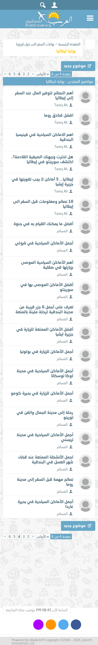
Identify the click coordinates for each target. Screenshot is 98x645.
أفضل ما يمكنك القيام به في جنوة (43, 223)
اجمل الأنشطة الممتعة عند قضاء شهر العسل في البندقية (45, 459)
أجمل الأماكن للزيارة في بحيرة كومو (42, 392)
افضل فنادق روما (58, 115)
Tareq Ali (61, 105)
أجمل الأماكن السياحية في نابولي (44, 242)
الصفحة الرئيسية (69, 44)
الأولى (42, 74)
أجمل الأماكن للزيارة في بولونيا (46, 351)
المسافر (62, 231)
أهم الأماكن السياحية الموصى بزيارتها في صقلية (47, 264)
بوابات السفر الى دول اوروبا (35, 44)
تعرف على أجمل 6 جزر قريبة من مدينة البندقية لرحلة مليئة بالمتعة (44, 309)
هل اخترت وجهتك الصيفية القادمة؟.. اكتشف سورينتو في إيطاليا (42, 159)
